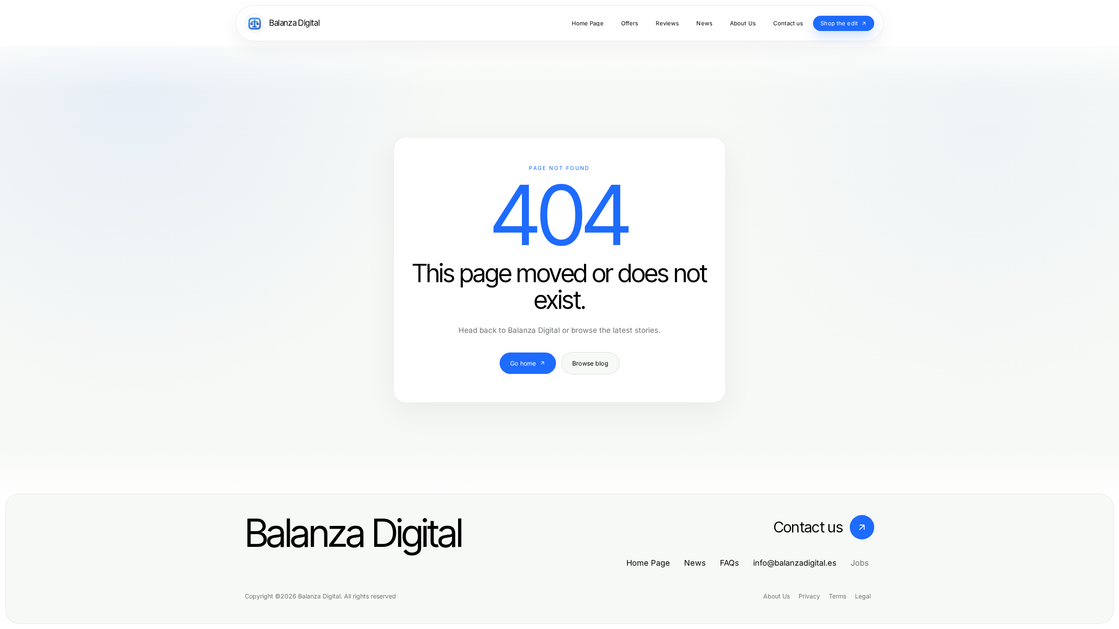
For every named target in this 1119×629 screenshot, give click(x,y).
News (695, 562)
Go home (523, 363)
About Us (776, 596)
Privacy (809, 596)
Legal (863, 596)
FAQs (729, 562)
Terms (837, 596)
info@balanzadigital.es (795, 562)
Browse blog (590, 363)
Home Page (648, 562)
